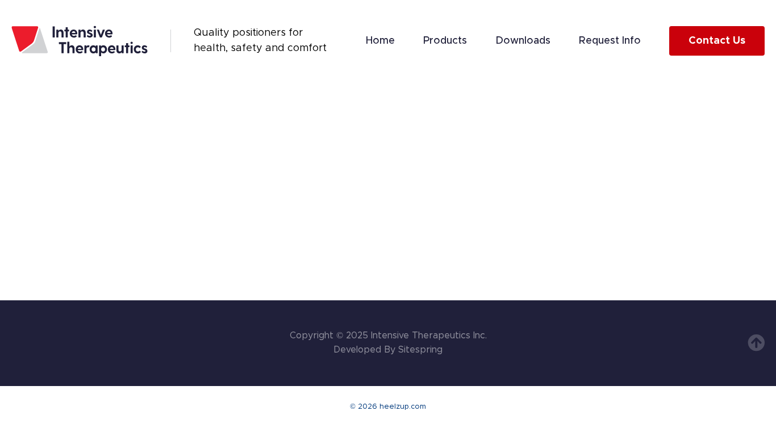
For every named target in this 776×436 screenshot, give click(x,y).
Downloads (522, 41)
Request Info (610, 41)
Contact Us (717, 41)
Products (445, 41)
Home (380, 41)
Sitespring (420, 349)
